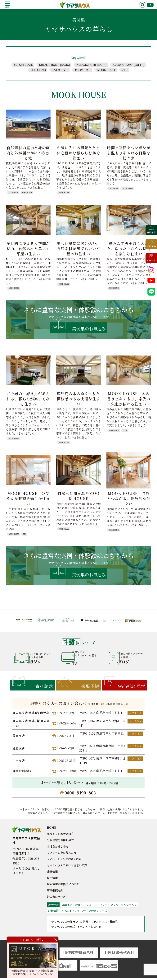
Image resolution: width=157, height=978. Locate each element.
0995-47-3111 (66, 735)
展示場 (104, 922)
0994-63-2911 (66, 748)
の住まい (64, 922)
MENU (7, 5)
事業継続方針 (55, 890)
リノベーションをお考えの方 (64, 859)
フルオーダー (60, 70)
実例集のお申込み (89, 328)
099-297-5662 (66, 723)
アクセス (137, 713)
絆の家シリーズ (56, 897)
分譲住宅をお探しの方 (60, 840)
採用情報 (52, 878)
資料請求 (44, 686)
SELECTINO (38, 70)
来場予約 (90, 686)
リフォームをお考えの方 (61, 852)
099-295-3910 (66, 771)
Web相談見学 (131, 686)
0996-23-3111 (66, 760)
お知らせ (89, 926)
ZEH (125, 70)
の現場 (63, 926)
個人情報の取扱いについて (63, 884)
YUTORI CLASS (23, 65)
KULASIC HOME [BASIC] (54, 65)
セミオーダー (83, 70)
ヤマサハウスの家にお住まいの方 (67, 865)
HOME (51, 827)
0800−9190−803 (80, 793)
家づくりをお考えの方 (60, 834)
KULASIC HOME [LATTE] (128, 65)
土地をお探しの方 (57, 846)
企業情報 (52, 871)
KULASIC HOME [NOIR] (91, 65)
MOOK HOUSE (106, 70)
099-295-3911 (66, 713)
